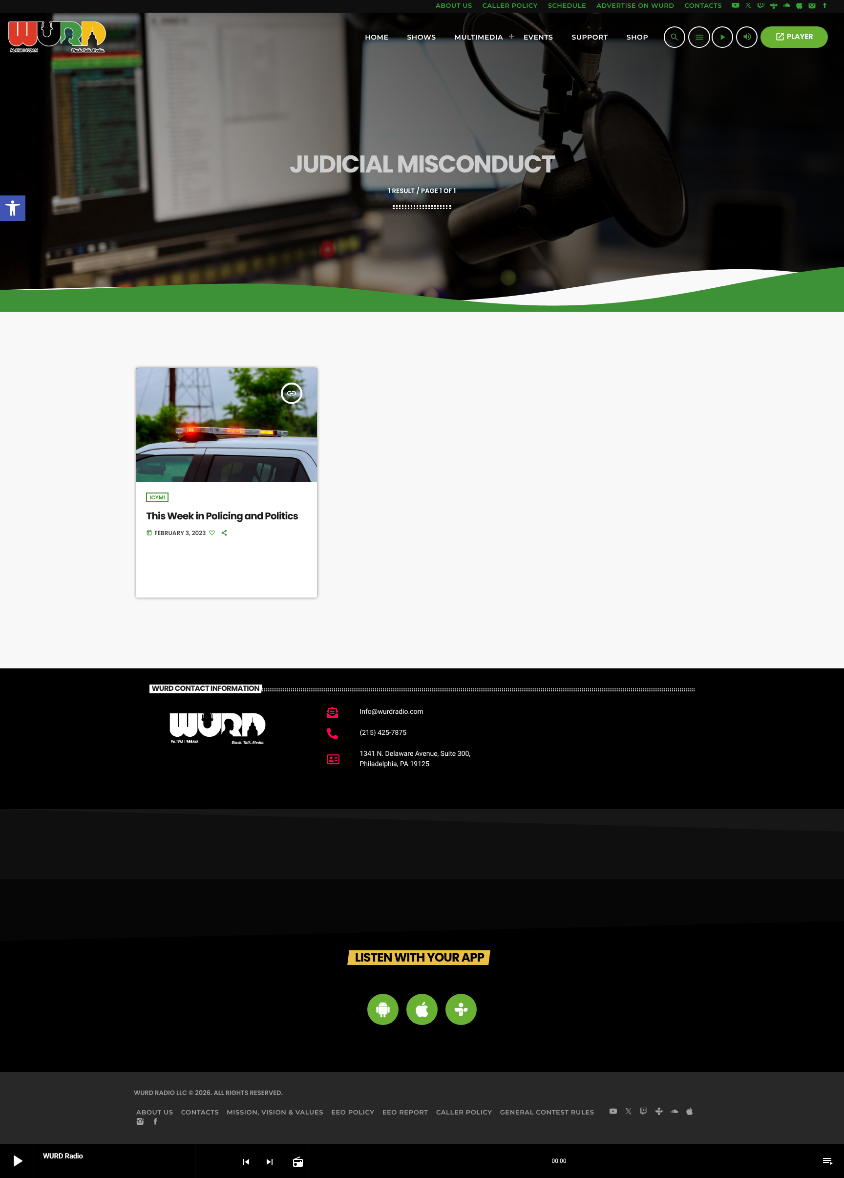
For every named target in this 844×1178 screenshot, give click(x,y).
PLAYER (794, 37)
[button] (12, 208)
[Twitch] (761, 6)
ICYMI (157, 497)
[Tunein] (774, 6)
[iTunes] (799, 6)
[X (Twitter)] (748, 6)
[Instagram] (812, 6)
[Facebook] (825, 6)
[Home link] (57, 37)
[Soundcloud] (787, 6)
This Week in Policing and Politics (222, 516)
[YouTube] (735, 6)
